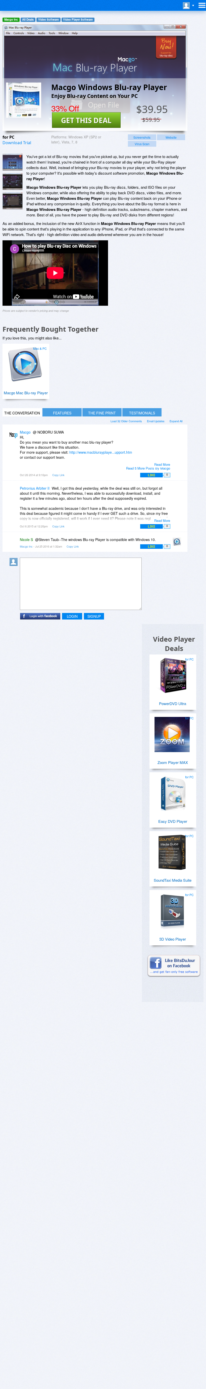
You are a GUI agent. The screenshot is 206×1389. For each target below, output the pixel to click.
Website (171, 137)
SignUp (94, 616)
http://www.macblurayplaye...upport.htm (100, 452)
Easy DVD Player (172, 821)
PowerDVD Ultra (172, 703)
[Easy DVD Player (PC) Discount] (172, 791)
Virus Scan (142, 144)
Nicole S (26, 539)
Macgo (25, 432)
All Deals (28, 19)
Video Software (48, 19)
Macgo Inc (11, 19)
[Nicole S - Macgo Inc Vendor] (178, 543)
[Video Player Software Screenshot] (13, 181)
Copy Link (58, 475)
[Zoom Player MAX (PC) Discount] (172, 732)
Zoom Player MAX (173, 762)
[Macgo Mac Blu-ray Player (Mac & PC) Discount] (25, 362)
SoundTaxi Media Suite (172, 880)
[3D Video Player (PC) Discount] (172, 909)
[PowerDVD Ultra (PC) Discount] (172, 673)
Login (72, 616)
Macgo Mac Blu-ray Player (26, 392)
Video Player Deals (174, 643)
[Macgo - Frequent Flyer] (14, 436)
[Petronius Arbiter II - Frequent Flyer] (14, 492)
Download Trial (17, 142)
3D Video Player (172, 939)
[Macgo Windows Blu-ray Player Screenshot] (13, 162)
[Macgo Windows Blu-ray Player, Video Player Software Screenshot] (13, 200)
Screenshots (141, 137)
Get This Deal (86, 120)
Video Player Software (78, 19)
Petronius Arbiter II (34, 488)
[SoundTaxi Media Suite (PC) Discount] (172, 850)
